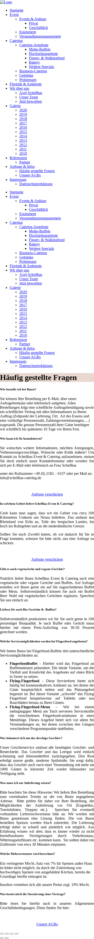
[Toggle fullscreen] (11, 933)
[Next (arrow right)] (7, 938)
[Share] (7, 933)
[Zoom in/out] (16, 933)
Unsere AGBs (47, 924)
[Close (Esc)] (2, 933)
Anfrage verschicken (47, 494)
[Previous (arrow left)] (2, 938)
